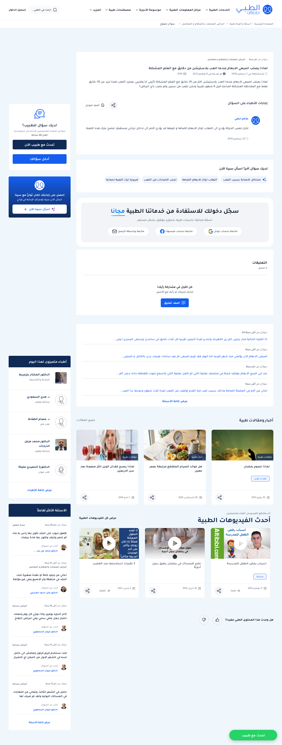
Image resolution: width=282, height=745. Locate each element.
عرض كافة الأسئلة (174, 401)
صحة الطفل (18, 525)
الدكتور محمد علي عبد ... (46, 550)
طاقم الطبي (241, 119)
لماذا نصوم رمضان (257, 466)
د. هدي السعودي (38, 396)
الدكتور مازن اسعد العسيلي (44, 592)
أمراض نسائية (19, 606)
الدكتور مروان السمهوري (45, 631)
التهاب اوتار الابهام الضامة (199, 179)
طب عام (45, 424)
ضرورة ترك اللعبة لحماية (122, 179)
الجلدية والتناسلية (39, 379)
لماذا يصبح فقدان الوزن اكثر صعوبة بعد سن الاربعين (107, 468)
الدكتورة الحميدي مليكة (34, 466)
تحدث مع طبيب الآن (39, 144)
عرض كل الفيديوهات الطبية (97, 518)
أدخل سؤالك (39, 158)
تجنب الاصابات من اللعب (160, 179)
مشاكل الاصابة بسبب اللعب (242, 179)
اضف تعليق (172, 302)
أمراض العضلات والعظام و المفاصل (48, 567)
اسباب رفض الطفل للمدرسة (246, 564)
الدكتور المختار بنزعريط (34, 374)
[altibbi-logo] (254, 10)
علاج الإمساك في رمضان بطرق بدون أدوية (176, 565)
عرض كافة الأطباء (39, 490)
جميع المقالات (85, 420)
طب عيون (44, 472)
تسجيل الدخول (17, 10)
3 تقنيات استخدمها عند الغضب (113, 564)
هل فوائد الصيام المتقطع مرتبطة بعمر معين (176, 468)
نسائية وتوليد (42, 402)
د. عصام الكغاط (39, 419)
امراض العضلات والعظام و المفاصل (203, 24)
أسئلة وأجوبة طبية (240, 24)
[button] (217, 10)
